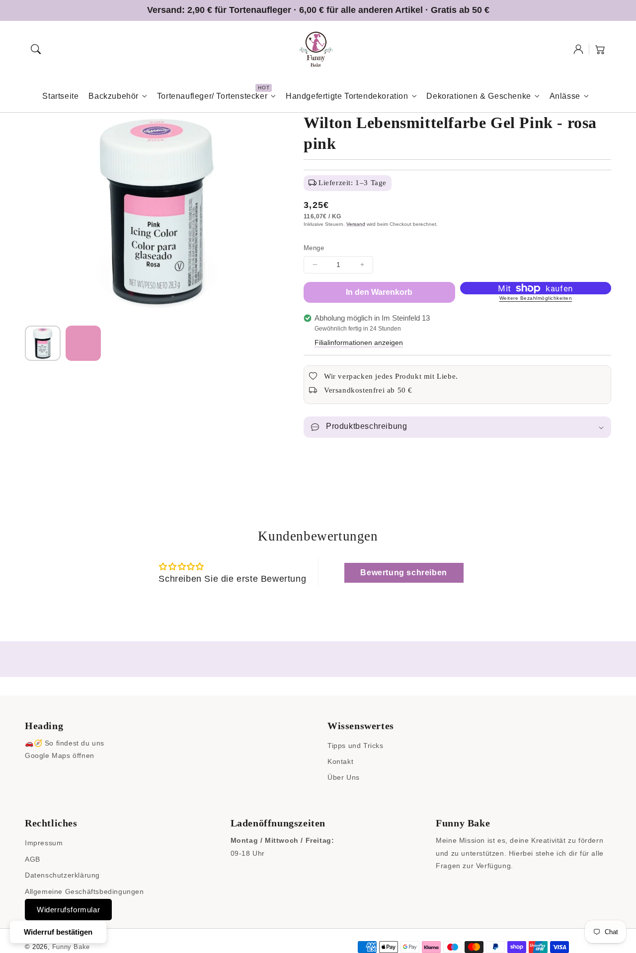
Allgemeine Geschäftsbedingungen (84, 891)
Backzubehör (113, 96)
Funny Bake (71, 947)
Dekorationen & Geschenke (478, 96)
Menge (314, 248)
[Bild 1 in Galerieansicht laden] (43, 343)
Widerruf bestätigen (58, 932)
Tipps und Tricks (355, 745)
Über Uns (343, 777)
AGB (32, 859)
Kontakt (340, 761)
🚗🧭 (33, 743)
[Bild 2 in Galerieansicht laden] (83, 343)
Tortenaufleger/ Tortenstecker (212, 96)
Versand (355, 224)
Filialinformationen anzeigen (359, 342)
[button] (36, 49)
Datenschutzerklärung (62, 875)
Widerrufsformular (68, 909)
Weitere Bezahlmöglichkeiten (535, 298)
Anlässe (565, 96)
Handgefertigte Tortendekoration (347, 96)
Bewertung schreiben (403, 572)
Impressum (44, 843)
